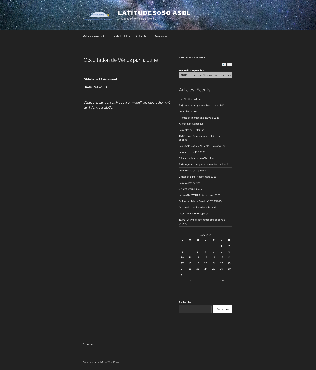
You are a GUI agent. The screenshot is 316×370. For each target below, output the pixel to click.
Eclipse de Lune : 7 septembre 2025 (197, 176)
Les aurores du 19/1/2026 (192, 152)
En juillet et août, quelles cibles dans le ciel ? (201, 105)
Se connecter (90, 344)
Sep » (221, 280)
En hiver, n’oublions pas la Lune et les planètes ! (203, 164)
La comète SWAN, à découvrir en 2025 (199, 195)
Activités (141, 36)
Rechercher (185, 302)
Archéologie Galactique (191, 123)
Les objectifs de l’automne (192, 170)
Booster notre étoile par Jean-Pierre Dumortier (206, 75)
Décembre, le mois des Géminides (196, 158)
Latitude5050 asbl (154, 13)
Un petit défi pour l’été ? (191, 188)
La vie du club (120, 36)
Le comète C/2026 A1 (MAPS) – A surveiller (202, 146)
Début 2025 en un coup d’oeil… (195, 213)
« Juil (190, 280)
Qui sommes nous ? (93, 36)
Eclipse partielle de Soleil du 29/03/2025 (200, 201)
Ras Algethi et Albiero (190, 99)
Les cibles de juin (188, 111)
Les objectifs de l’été (189, 182)
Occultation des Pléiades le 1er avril (197, 207)
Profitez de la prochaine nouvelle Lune (199, 117)
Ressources (161, 36)
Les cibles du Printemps (191, 129)
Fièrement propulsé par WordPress (101, 362)
